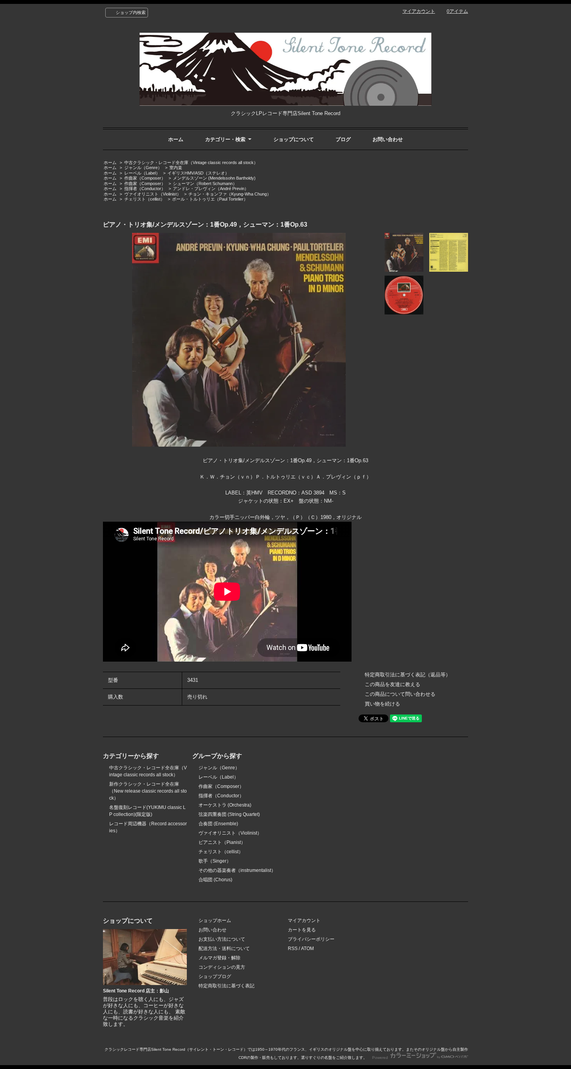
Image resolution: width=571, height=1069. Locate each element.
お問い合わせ (388, 139)
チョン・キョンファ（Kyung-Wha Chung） (229, 194)
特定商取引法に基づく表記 (226, 986)
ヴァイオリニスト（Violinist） (152, 194)
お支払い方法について (221, 939)
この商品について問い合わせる (400, 694)
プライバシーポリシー (311, 939)
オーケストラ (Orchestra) (224, 805)
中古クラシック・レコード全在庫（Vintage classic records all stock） (191, 162)
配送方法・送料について (224, 948)
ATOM (307, 948)
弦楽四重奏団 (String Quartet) (229, 814)
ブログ (343, 139)
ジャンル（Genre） (143, 167)
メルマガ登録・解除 (219, 958)
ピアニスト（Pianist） (221, 842)
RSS (293, 948)
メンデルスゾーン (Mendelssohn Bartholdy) (214, 178)
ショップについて (293, 139)
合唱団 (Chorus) (215, 879)
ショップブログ (214, 976)
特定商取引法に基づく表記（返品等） (408, 675)
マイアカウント (418, 11)
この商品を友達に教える (392, 684)
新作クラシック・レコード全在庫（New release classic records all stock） (148, 791)
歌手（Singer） (214, 861)
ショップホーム (214, 920)
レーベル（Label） (142, 173)
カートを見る (302, 930)
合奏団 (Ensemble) (218, 823)
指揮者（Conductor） (144, 188)
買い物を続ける (382, 704)
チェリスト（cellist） (144, 199)
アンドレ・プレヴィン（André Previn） (211, 188)
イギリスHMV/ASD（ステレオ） (198, 173)
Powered (380, 1057)
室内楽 (175, 167)
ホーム (175, 139)
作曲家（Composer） (144, 178)
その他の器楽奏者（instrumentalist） (237, 870)
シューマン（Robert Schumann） (205, 183)
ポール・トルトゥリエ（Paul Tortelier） (210, 199)
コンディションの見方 (221, 967)
